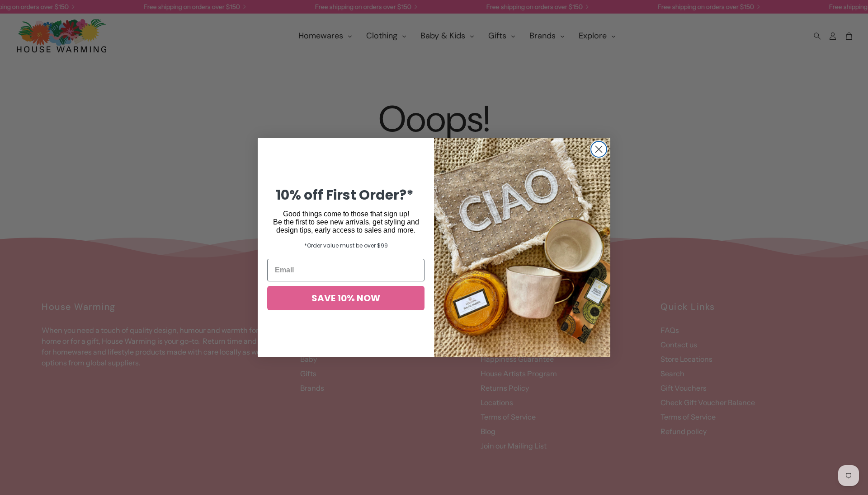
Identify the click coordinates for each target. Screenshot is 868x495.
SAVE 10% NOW (345, 298)
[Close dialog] (599, 149)
